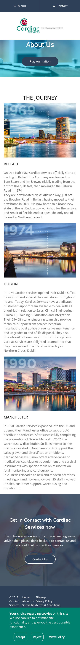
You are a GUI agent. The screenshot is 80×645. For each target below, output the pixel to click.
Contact (62, 6)
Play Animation (40, 61)
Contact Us (40, 559)
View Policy (57, 637)
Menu (21, 6)
